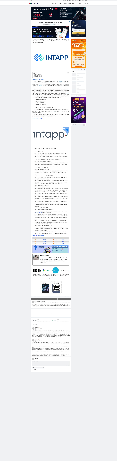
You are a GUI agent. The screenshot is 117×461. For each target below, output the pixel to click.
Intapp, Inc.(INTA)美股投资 (38, 76)
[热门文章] (78, 70)
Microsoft (67, 93)
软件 (49, 81)
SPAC (77, 3)
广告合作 (86, 0)
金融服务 (60, 81)
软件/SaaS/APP (52, 24)
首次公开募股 (62, 196)
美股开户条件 (69, 0)
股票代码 (73, 28)
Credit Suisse (47, 204)
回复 (36, 329)
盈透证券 (83, 0)
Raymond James (59, 204)
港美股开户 (60, 3)
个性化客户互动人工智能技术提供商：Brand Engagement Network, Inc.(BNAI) (46, 275)
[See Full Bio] (45, 262)
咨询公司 (54, 111)
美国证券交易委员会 (50, 196)
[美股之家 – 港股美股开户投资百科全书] (33, 3)
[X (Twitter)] (40, 264)
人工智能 (40, 82)
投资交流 (69, 3)
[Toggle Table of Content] (67, 73)
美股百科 (38, 301)
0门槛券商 (65, 3)
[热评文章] (81, 70)
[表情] (67, 365)
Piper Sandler (52, 204)
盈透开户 (73, 3)
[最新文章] (72, 70)
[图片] (68, 365)
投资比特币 (64, 0)
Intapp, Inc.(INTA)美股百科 (38, 74)
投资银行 (40, 85)
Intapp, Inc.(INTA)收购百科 (38, 75)
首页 (53, 3)
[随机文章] (84, 70)
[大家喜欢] (75, 70)
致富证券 (76, 0)
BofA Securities (41, 204)
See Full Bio (42, 262)
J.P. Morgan (37, 204)
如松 (80, 3)
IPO (46, 201)
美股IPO (56, 3)
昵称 (33, 367)
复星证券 (73, 0)
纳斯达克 (45, 198)
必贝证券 (79, 0)
